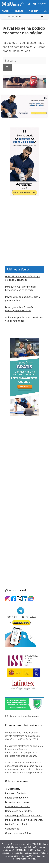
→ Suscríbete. (12, 789)
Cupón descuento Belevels (19, 833)
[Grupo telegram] (34, 4)
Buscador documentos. (17, 802)
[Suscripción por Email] (29, 4)
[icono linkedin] (24, 600)
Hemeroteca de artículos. (18, 811)
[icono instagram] (7, 600)
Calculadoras (12, 828)
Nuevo (41, 3)
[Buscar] (7, 67)
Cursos (6, 11)
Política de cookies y (16, 820)
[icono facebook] (13, 600)
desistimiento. (35, 820)
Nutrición (33, 11)
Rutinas (19, 11)
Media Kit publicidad (16, 824)
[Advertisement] (24, 220)
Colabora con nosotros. (17, 806)
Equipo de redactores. (16, 797)
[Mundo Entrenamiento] (11, 4)
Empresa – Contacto (15, 793)
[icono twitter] (19, 600)
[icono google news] (30, 600)
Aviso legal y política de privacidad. (23, 815)
